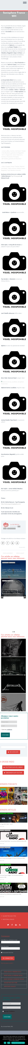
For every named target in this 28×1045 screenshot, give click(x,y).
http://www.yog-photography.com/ (11, 504)
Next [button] (25, 596)
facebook (12, 925)
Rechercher (14, 752)
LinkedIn (12, 543)
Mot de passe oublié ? (7, 963)
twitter (8, 925)
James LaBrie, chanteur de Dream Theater (14, 151)
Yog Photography (16, 176)
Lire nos (7, 729)
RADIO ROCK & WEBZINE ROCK (12, 971)
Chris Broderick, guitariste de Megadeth (13, 153)
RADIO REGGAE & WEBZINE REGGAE (14, 979)
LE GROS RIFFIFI (3, 789)
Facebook (7, 543)
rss (20, 925)
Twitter (3, 543)
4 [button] (15, 710)
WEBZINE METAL (11, 528)
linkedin (16, 925)
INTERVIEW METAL (5, 580)
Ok (5, 1042)
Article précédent (8, 553)
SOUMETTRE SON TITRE (9, 916)
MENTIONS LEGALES (8, 919)
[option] (13, 596)
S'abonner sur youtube (14, 773)
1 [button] (12, 631)
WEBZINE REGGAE (10, 813)
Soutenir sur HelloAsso (14, 767)
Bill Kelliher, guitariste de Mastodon (11, 159)
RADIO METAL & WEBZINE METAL (13, 975)
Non (9, 1042)
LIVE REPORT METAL (6, 562)
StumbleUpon (17, 543)
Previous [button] (2, 596)
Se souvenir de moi (7, 952)
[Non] (26, 1039)
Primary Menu (25, 2)
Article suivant (20, 553)
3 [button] (14, 710)
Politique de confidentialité (18, 1042)
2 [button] (14, 631)
